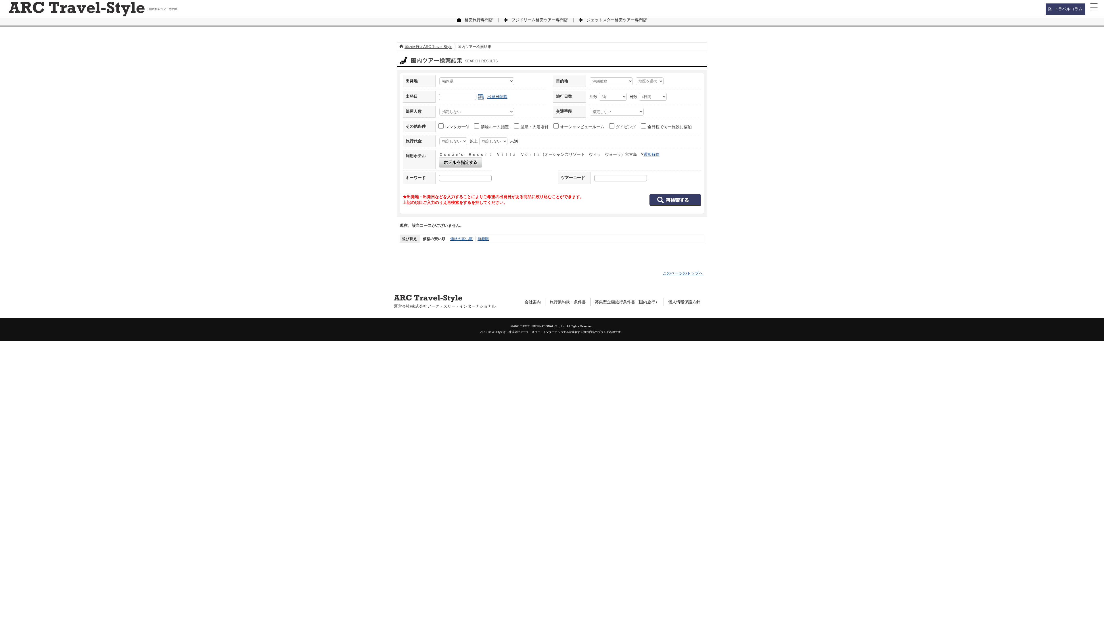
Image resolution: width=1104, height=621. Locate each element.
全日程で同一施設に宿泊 (669, 126)
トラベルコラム (1068, 9)
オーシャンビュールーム (582, 126)
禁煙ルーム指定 (495, 126)
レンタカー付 (457, 126)
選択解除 (651, 154)
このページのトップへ (683, 273)
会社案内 (533, 302)
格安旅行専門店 (479, 20)
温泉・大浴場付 (534, 126)
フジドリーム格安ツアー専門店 (539, 20)
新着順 (483, 239)
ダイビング (626, 126)
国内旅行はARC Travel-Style (428, 47)
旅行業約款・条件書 (568, 302)
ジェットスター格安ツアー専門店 (616, 20)
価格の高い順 (461, 239)
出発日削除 (497, 96)
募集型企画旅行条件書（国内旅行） (627, 302)
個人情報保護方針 (684, 302)
